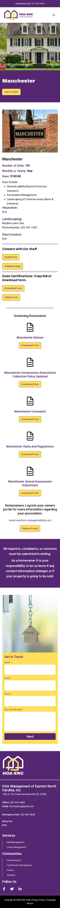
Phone (8, 694)
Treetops (11, 875)
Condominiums (14, 860)
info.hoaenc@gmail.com (21, 806)
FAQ (4, 825)
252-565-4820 (38, 3)
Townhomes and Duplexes (19, 865)
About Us (7, 821)
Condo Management (16, 847)
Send (30, 736)
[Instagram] (20, 889)
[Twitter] (12, 889)
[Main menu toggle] (53, 15)
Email (7, 678)
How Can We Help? (13, 709)
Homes (10, 870)
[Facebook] (4, 889)
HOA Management (15, 842)
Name (8, 662)
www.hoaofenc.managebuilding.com (30, 520)
